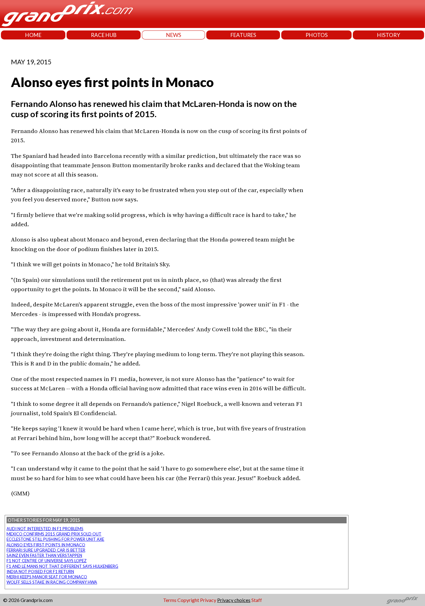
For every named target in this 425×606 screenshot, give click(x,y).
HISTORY (388, 35)
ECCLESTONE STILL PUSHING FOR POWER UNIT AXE (55, 539)
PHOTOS (317, 35)
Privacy (208, 600)
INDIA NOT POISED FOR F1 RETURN (40, 571)
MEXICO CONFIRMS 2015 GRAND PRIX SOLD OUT (54, 533)
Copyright (188, 600)
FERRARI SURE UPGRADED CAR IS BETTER (46, 550)
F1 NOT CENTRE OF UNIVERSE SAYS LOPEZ (46, 560)
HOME (33, 35)
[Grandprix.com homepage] (402, 600)
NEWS (173, 35)
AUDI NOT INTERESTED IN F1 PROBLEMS (45, 528)
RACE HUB (104, 35)
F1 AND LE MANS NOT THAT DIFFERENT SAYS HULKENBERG (62, 566)
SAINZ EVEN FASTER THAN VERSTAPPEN (44, 555)
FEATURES (243, 35)
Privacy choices (233, 600)
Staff (256, 600)
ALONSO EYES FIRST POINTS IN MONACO (46, 544)
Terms (169, 600)
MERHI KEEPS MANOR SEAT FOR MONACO (47, 576)
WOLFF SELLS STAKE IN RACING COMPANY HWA (52, 582)
